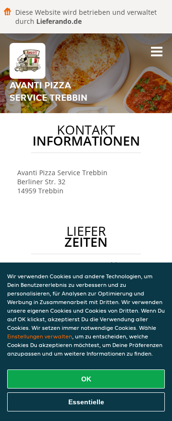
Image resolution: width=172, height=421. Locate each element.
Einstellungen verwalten (39, 336)
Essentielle (86, 402)
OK (86, 379)
